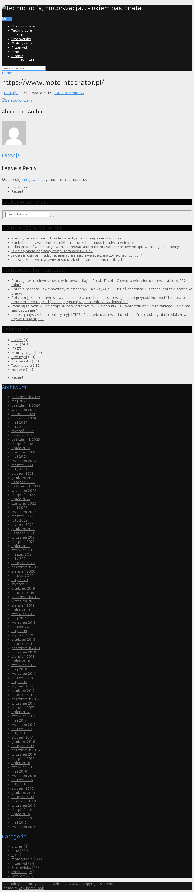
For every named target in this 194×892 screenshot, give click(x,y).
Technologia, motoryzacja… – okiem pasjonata (42, 884)
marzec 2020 (22, 576)
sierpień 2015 (22, 810)
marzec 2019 (22, 627)
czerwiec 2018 (23, 665)
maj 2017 (18, 720)
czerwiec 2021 (23, 550)
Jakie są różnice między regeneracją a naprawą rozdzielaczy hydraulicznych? (76, 255)
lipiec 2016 (20, 763)
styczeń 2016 (22, 788)
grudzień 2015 (23, 793)
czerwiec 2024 (23, 418)
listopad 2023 (22, 435)
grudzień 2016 (23, 742)
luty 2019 (19, 631)
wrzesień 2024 (23, 410)
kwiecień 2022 (23, 512)
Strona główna (23, 26)
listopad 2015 (22, 797)
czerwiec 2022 (23, 503)
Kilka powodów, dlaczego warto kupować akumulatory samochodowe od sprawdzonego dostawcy (95, 247)
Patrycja (11, 93)
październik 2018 (25, 648)
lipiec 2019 (20, 610)
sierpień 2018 (23, 656)
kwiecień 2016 (23, 776)
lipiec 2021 (20, 546)
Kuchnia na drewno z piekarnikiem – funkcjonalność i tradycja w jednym (74, 242)
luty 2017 (19, 733)
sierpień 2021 (22, 542)
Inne (15, 52)
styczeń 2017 (22, 737)
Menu (7, 19)
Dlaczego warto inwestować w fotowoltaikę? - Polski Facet (62, 280)
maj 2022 (19, 507)
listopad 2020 (23, 563)
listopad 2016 (22, 746)
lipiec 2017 (20, 712)
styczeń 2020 (22, 584)
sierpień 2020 (23, 571)
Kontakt (27, 60)
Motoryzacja (22, 43)
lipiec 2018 (20, 661)
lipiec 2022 (20, 499)
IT (22, 35)
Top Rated (19, 187)
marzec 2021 (22, 554)
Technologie (21, 30)
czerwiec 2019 (23, 614)
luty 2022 (19, 520)
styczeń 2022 (22, 524)
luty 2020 (19, 580)
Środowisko (21, 39)
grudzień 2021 (23, 529)
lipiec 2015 (20, 814)
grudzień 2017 (23, 690)
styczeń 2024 (22, 431)
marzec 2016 (22, 780)
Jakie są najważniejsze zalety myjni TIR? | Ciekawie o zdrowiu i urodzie (72, 315)
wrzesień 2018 (23, 652)
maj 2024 (19, 422)
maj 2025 (19, 401)
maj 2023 (19, 456)
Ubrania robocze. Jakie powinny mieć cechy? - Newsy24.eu (61, 289)
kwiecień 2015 (23, 827)
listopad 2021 (22, 533)
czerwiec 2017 (23, 716)
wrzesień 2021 (23, 537)
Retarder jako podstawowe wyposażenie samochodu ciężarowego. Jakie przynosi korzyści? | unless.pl (98, 298)
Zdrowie (18, 370)
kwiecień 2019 (23, 622)
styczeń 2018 (22, 686)
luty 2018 (19, 682)
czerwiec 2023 (23, 452)
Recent (17, 191)
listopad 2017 (22, 695)
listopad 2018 (23, 644)
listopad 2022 (23, 482)
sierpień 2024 (23, 414)
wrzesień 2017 (23, 703)
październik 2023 (25, 439)
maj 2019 (19, 618)
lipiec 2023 (20, 448)
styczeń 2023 (22, 473)
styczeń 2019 (22, 635)
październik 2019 (25, 597)
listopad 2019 (22, 593)
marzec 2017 (21, 729)
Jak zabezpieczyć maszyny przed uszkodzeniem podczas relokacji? (67, 259)
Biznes (17, 340)
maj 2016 (19, 771)
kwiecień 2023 (23, 461)
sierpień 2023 (23, 444)
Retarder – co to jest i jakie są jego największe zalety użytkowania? (69, 302)
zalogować (30, 180)
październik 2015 (25, 801)
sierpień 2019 (22, 605)
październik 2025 (25, 397)
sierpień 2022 (23, 495)
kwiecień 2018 (23, 673)
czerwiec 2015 (23, 818)
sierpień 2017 (22, 707)
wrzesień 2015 (23, 805)
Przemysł (19, 47)
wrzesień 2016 (23, 754)
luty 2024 (19, 427)
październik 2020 (26, 567)
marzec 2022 (22, 516)
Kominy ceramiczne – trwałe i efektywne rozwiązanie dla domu (66, 238)
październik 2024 (25, 405)
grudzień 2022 (23, 478)
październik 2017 (25, 699)
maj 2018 (19, 669)
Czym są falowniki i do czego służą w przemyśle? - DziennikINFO (66, 306)
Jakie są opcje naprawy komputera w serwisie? (52, 251)
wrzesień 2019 (23, 601)
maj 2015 (19, 822)
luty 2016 (19, 784)
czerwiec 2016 (23, 767)
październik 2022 (25, 486)
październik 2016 (25, 750)
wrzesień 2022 (23, 490)
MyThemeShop (31, 888)
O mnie (17, 56)
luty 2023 (19, 469)
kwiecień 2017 (23, 724)
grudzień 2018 (23, 639)
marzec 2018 (22, 678)
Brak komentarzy (69, 93)
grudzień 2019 (23, 588)
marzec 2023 (22, 465)
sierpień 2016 (23, 759)
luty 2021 (19, 559)
